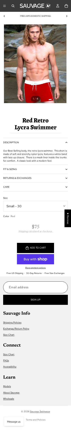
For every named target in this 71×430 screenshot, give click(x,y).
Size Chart (8, 334)
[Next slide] (66, 16)
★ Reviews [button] (67, 218)
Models (7, 386)
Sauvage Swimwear (40, 411)
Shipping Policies (12, 322)
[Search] (13, 6)
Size (5, 198)
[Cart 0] (66, 6)
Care (6, 187)
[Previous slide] (4, 16)
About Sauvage (11, 392)
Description (11, 142)
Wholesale (8, 398)
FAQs (6, 360)
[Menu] (4, 5)
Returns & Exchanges (17, 178)
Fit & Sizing (10, 169)
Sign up (35, 299)
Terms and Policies (35, 419)
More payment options (35, 267)
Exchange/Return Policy (16, 328)
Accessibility (9, 366)
